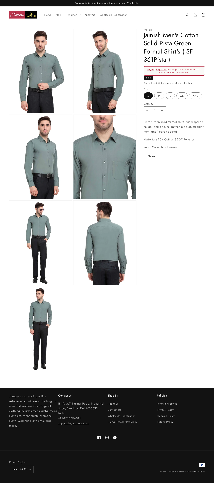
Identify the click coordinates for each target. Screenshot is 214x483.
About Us (113, 403)
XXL (195, 95)
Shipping (163, 83)
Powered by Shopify (196, 471)
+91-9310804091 (69, 418)
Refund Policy (165, 421)
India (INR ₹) (20, 469)
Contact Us (114, 409)
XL (182, 95)
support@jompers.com (73, 423)
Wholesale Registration (122, 415)
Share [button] (151, 156)
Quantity (148, 103)
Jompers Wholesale (177, 471)
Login (150, 69)
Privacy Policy (165, 409)
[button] (60, 15)
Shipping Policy (166, 415)
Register (161, 69)
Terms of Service (167, 403)
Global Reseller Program (122, 421)
